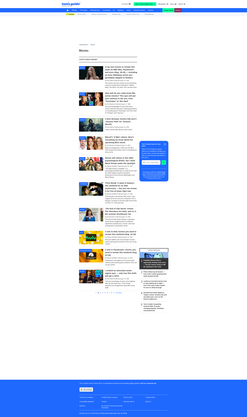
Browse (150, 10)
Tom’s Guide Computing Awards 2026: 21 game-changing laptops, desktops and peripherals (153, 307)
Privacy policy (128, 397)
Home (129, 10)
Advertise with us (129, 401)
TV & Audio (83, 10)
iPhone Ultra (82, 14)
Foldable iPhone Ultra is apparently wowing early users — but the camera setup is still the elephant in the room (154, 264)
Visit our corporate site (148, 383)
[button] (181, 4)
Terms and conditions (86, 397)
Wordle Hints (116, 14)
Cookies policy (150, 397)
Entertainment (95, 10)
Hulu (81, 232)
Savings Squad (168, 10)
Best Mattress (149, 14)
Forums (177, 10)
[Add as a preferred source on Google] (86, 389)
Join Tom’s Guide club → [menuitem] (145, 4)
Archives (119, 293)
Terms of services (161, 171)
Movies (93, 44)
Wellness (121, 10)
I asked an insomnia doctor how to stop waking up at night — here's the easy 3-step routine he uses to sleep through (155, 284)
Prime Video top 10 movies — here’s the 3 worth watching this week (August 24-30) (155, 274)
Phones (74, 10)
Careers (104, 401)
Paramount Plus (85, 250)
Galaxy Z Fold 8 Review (99, 14)
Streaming (83, 184)
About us (148, 401)
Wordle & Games (139, 10)
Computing (106, 10)
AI (113, 10)
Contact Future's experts (109, 397)
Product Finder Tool (132, 14)
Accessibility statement (87, 401)
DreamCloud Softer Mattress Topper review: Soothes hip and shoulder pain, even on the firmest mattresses (155, 296)
